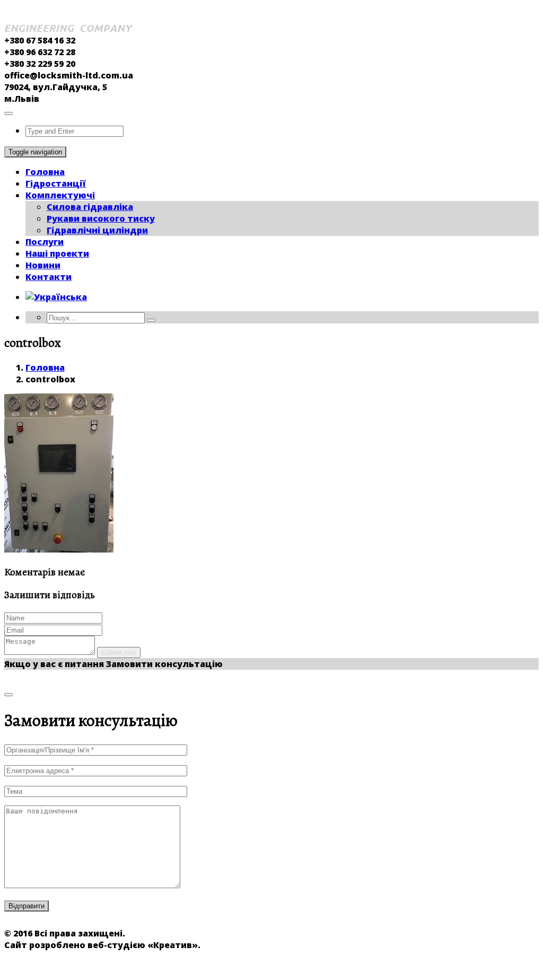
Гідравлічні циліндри (97, 230)
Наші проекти (57, 253)
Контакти (48, 277)
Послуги (44, 242)
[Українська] (56, 297)
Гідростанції (55, 183)
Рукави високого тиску (101, 218)
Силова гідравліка (90, 207)
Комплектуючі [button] (60, 195)
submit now (118, 652)
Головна (45, 172)
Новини (42, 265)
